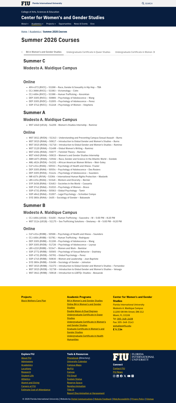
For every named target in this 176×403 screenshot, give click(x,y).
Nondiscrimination (76, 386)
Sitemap (150, 399)
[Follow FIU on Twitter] (125, 376)
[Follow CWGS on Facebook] (114, 329)
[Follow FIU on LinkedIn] (118, 376)
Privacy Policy (138, 399)
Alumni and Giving (30, 382)
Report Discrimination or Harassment (86, 393)
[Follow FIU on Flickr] (133, 376)
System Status (74, 379)
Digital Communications (82, 399)
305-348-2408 (125, 318)
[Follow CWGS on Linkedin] (121, 329)
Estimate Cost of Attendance (35, 389)
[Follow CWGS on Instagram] (119, 329)
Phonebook (73, 358)
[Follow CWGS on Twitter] (116, 329)
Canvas (71, 372)
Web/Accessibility (121, 399)
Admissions (27, 361)
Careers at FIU (28, 386)
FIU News (118, 372)
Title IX (70, 389)
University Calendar (77, 361)
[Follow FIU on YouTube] (129, 376)
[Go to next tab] (153, 52)
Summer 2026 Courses (55, 31)
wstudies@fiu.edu (122, 325)
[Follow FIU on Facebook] (122, 376)
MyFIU (70, 368)
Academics (35, 31)
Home (24, 31)
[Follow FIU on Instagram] (114, 376)
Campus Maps (74, 365)
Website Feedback (102, 399)
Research (26, 372)
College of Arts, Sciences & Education (40, 11)
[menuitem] (25, 24)
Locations (26, 368)
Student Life (27, 375)
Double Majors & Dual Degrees (82, 311)
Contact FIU (119, 368)
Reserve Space (74, 382)
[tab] (44, 52)
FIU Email (72, 375)
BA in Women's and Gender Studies (85, 300)
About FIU (26, 358)
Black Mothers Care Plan (33, 300)
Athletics (25, 379)
